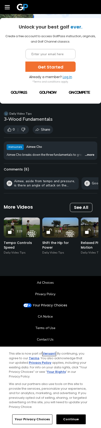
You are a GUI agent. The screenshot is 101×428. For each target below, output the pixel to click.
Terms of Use (45, 328)
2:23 (19, 231)
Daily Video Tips (20, 114)
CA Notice (45, 316)
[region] (50, 387)
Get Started (50, 67)
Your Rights (56, 372)
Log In (67, 77)
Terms (34, 358)
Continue (71, 419)
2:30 (97, 231)
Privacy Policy (45, 294)
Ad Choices (45, 282)
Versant (49, 353)
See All (81, 207)
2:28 (58, 231)
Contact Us (45, 339)
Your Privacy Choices (50, 305)
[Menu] (7, 7)
